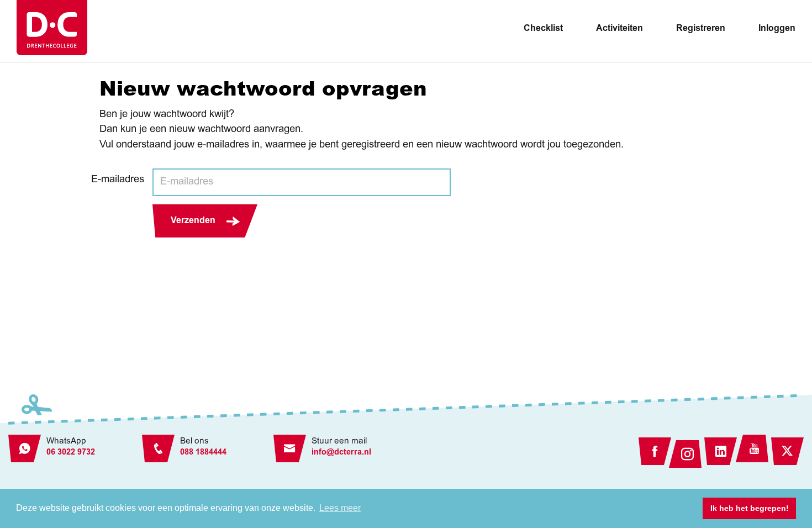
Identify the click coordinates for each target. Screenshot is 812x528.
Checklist (543, 28)
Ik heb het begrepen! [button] (749, 508)
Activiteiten (619, 28)
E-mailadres (117, 180)
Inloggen (776, 28)
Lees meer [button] (340, 508)
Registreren (700, 28)
